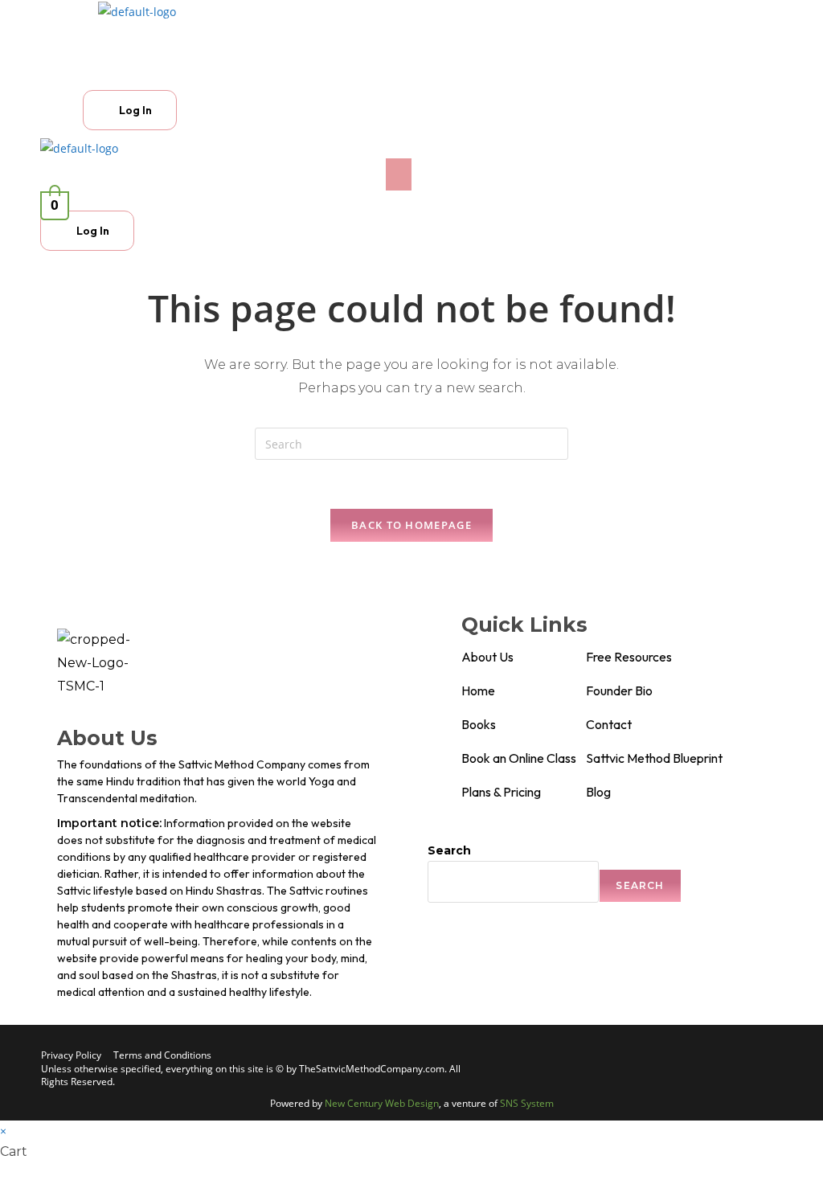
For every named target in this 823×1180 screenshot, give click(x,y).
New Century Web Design (382, 1103)
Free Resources (629, 657)
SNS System (527, 1103)
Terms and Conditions (162, 1055)
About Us (487, 657)
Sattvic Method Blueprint (654, 758)
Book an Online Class (518, 758)
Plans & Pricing (501, 792)
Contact (609, 724)
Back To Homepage (411, 525)
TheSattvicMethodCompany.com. (373, 1069)
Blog (598, 792)
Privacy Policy (71, 1055)
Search (449, 850)
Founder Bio (619, 690)
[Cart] (99, 76)
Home (478, 690)
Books (478, 724)
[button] (298, 37)
